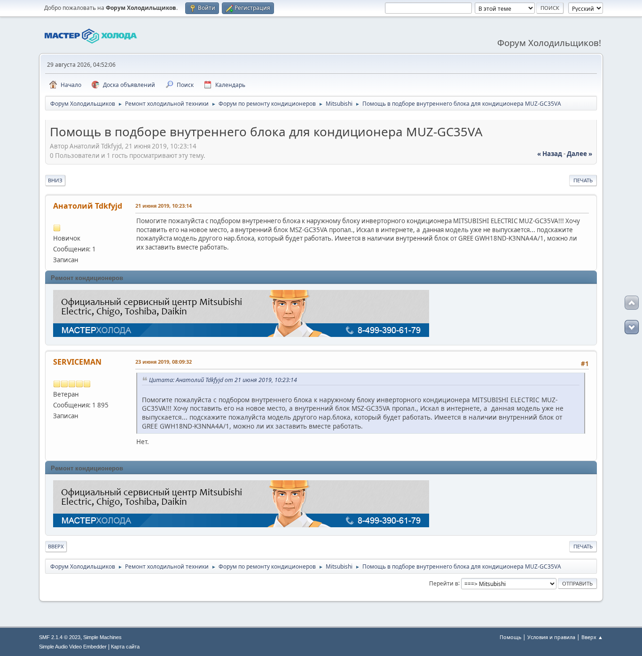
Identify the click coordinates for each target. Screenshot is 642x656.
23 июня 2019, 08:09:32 (163, 361)
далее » (579, 153)
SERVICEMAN (77, 362)
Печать (583, 180)
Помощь (510, 636)
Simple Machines (102, 637)
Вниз (55, 180)
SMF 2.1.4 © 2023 (59, 637)
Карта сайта (125, 646)
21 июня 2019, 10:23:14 (163, 205)
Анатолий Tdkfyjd (87, 206)
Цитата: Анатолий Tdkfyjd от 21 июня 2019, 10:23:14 (223, 380)
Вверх (56, 546)
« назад (549, 153)
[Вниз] (631, 327)
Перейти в (443, 583)
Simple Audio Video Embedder (73, 646)
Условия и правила (551, 636)
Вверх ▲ (592, 636)
